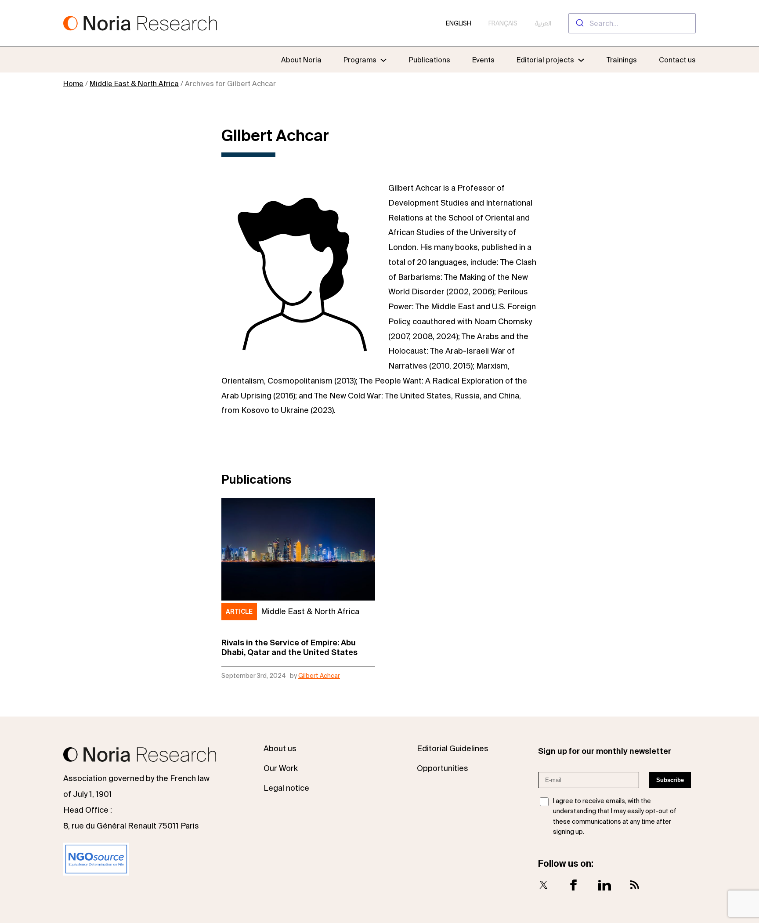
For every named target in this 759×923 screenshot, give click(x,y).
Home (73, 83)
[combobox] (632, 23)
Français (502, 23)
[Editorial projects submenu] (581, 59)
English (458, 23)
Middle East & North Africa (134, 83)
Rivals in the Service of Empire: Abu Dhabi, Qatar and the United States (289, 647)
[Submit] (579, 23)
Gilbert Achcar (319, 675)
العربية (543, 23)
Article (239, 611)
